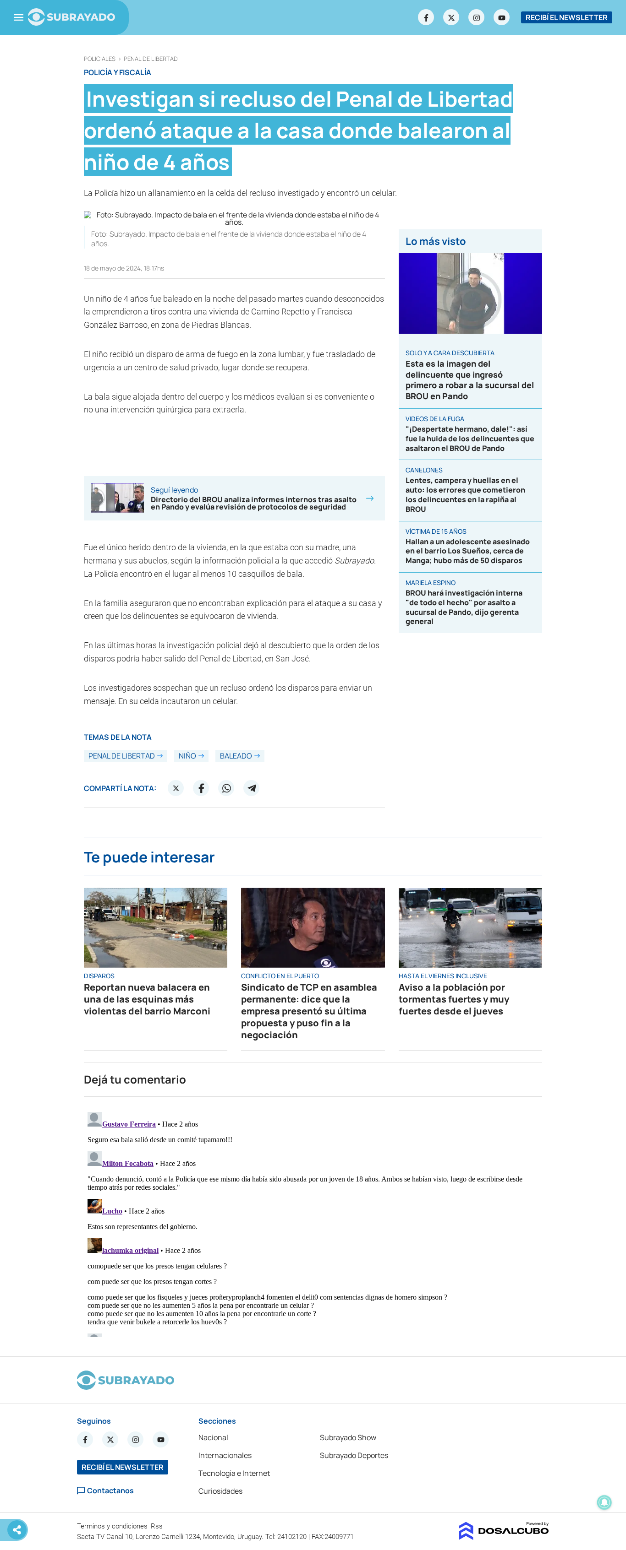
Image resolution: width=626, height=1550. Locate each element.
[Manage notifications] (604, 1502)
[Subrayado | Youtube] (501, 17)
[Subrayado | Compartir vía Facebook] (201, 788)
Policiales (99, 59)
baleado (236, 755)
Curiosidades (220, 1491)
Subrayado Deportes (354, 1455)
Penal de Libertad (151, 59)
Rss (158, 1526)
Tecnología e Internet (234, 1473)
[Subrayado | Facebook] (426, 17)
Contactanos (110, 1491)
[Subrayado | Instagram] (476, 17)
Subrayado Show (348, 1437)
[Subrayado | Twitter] (451, 17)
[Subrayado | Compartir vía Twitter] (175, 788)
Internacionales (225, 1455)
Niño (187, 755)
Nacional (213, 1437)
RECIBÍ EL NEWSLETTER (567, 17)
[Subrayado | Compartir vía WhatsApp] (226, 788)
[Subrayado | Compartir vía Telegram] (251, 788)
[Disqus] (313, 1222)
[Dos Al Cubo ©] (504, 1537)
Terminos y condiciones (113, 1526)
